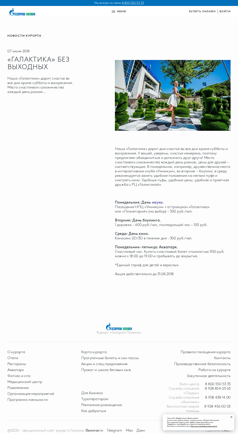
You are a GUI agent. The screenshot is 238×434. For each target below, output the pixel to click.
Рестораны (16, 364)
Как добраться (93, 410)
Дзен (140, 430)
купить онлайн (202, 11)
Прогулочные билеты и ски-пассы (110, 358)
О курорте (16, 352)
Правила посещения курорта (206, 352)
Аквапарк (15, 370)
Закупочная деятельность (209, 375)
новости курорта (24, 35)
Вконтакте (94, 430)
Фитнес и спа (18, 375)
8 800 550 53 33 (133, 3)
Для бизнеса (92, 393)
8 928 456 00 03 (217, 406)
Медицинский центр (24, 381)
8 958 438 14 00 (218, 397)
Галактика (136, 148)
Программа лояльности (27, 399)
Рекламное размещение (101, 405)
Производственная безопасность (202, 364)
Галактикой (149, 184)
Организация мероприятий (30, 393)
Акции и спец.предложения (104, 364)
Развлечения (18, 387)
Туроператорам (94, 399)
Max (129, 430)
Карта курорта (94, 352)
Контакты (222, 358)
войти (225, 11)
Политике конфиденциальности (203, 426)
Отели (12, 358)
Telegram (114, 430)
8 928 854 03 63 (218, 388)
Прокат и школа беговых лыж (106, 370)
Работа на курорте (214, 370)
